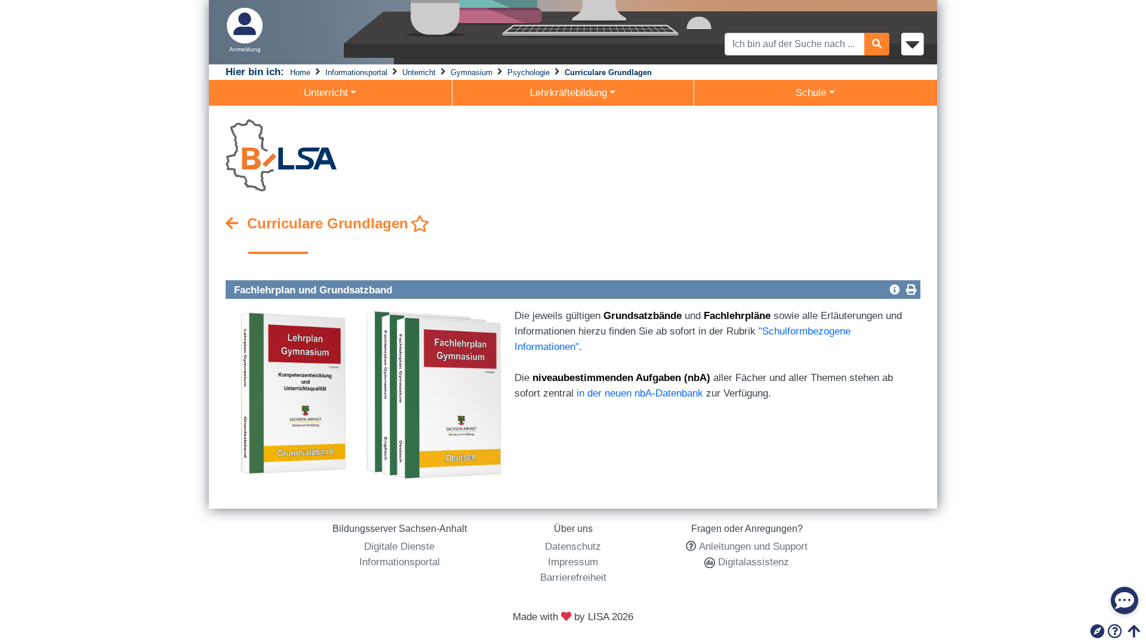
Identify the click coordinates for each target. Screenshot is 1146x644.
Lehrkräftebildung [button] (568, 92)
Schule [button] (811, 92)
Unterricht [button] (326, 92)
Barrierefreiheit (573, 577)
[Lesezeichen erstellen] (420, 224)
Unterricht (419, 72)
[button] (894, 289)
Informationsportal (356, 72)
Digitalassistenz (752, 562)
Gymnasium (471, 72)
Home (300, 72)
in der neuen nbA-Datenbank (640, 393)
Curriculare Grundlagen (608, 72)
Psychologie (528, 72)
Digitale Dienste (399, 546)
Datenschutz (573, 546)
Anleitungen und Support (753, 546)
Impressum (573, 562)
